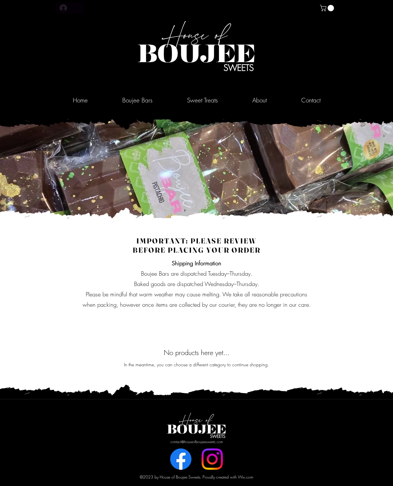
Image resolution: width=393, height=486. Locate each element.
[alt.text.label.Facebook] (181, 459)
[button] (327, 8)
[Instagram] (212, 459)
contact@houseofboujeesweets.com (196, 441)
